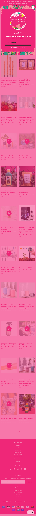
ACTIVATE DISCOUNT (18, 47)
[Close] (33, 7)
